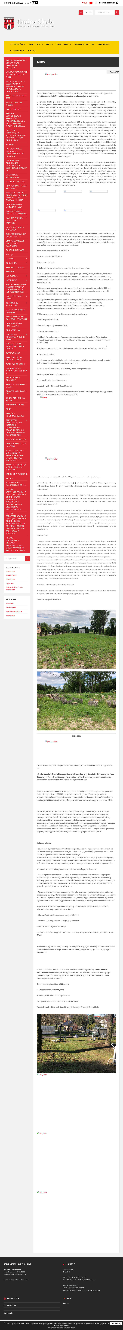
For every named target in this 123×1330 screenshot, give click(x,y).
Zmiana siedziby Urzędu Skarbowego (14, 588)
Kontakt (66, 1303)
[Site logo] (9, 29)
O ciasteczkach (69, 1328)
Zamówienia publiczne (14, 611)
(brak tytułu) (10, 571)
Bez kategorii (11, 607)
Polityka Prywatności (55, 1328)
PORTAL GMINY (13, 3)
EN (86, 12)
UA (91, 12)
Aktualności (10, 603)
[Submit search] (117, 12)
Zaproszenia (10, 615)
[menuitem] (17, 44)
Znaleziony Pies (11, 575)
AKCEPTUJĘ (116, 1323)
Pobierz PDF (114, 72)
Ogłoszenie (10, 583)
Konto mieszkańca (107, 3)
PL (81, 12)
